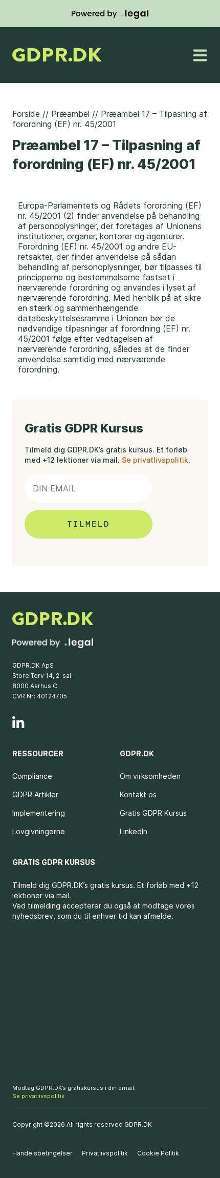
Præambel (70, 114)
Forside (26, 114)
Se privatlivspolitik (155, 460)
